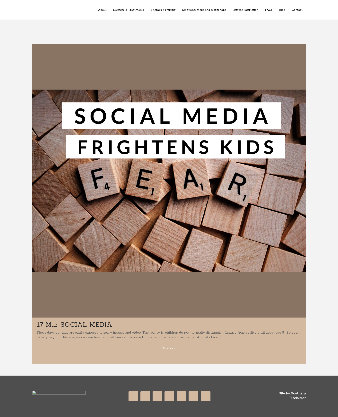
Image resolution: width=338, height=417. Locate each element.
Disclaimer (297, 398)
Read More (169, 348)
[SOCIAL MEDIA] (169, 181)
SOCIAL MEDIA (86, 324)
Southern (298, 393)
